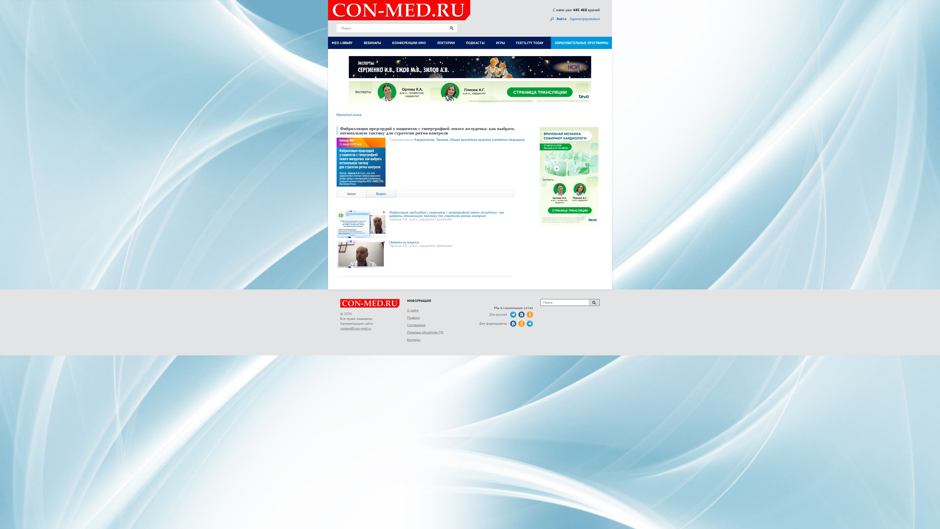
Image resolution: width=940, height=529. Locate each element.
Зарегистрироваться (585, 19)
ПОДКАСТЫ (475, 43)
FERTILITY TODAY (529, 43)
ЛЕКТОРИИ (446, 43)
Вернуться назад (349, 114)
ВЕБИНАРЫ (372, 43)
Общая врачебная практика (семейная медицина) (487, 139)
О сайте (413, 310)
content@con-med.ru (355, 328)
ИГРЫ (500, 43)
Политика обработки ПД (425, 332)
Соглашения (416, 325)
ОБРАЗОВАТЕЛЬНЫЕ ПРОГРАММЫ (581, 43)
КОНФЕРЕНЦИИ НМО (409, 43)
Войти (561, 19)
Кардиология (424, 139)
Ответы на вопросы (404, 242)
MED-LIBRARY (342, 43)
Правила (413, 317)
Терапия (442, 139)
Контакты (413, 339)
